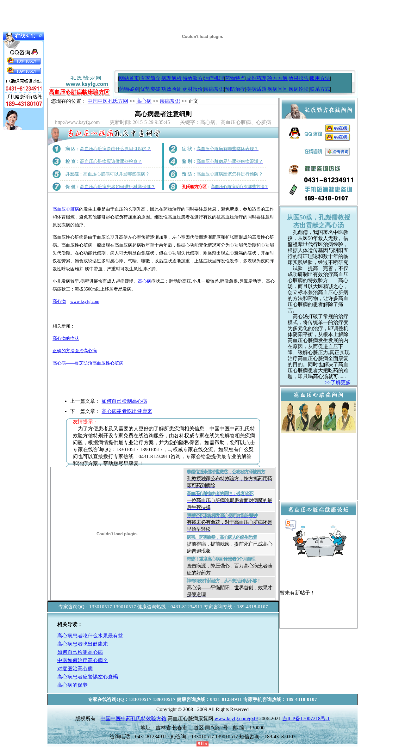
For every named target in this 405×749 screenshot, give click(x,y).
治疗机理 (214, 78)
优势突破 (150, 89)
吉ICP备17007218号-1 (306, 718)
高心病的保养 (72, 685)
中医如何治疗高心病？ (82, 660)
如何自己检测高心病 (124, 401)
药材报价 (193, 89)
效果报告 (299, 78)
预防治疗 (235, 89)
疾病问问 (277, 89)
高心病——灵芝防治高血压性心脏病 (88, 363)
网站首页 (129, 78)
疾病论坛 (299, 89)
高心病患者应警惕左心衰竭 (87, 676)
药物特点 (235, 78)
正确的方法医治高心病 (75, 350)
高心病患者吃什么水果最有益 (90, 635)
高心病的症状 (66, 338)
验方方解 (277, 78)
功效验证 (171, 89)
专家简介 (150, 78)
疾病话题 (256, 89)
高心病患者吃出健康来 (127, 411)
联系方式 (320, 89)
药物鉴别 (129, 89)
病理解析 (171, 78)
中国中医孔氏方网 (108, 101)
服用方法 (320, 78)
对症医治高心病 (75, 668)
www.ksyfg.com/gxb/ (236, 718)
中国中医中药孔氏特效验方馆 (133, 718)
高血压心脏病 (66, 209)
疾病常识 (214, 89)
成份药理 (256, 78)
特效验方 (193, 78)
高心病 (144, 101)
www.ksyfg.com (84, 301)
